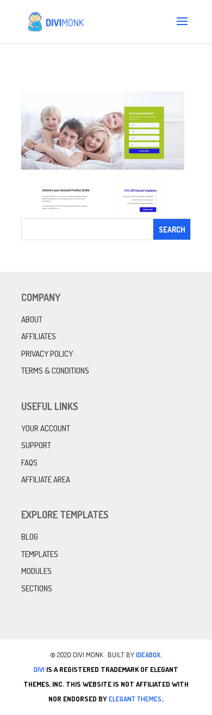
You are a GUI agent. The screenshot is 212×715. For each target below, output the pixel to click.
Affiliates (38, 336)
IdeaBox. (149, 654)
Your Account (45, 428)
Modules (36, 571)
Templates (39, 554)
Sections (36, 588)
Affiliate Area (45, 479)
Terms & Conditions (55, 370)
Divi (39, 669)
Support (36, 445)
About (31, 319)
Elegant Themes (135, 698)
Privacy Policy (47, 354)
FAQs (29, 462)
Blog (29, 536)
